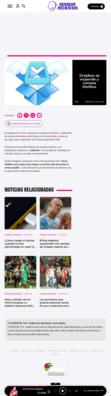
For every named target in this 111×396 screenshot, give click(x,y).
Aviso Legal (39, 350)
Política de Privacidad (57, 350)
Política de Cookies (78, 350)
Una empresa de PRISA (55, 367)
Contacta (14, 350)
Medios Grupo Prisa (55, 374)
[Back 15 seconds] (55, 390)
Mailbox (55, 133)
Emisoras (26, 350)
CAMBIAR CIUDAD (93, 391)
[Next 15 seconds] (69, 390)
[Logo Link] (64, 5)
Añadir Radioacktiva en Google (26, 123)
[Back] (48, 390)
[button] (10, 6)
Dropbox (22, 133)
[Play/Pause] (62, 390)
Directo (95, 6)
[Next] (76, 390)
